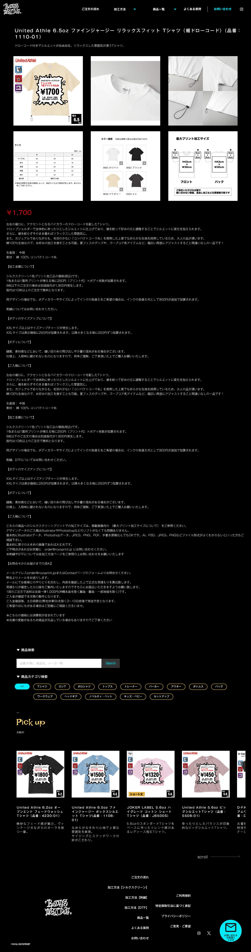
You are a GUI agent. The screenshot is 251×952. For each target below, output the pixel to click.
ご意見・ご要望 (180, 926)
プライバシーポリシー (176, 916)
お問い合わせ (223, 9)
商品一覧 (143, 918)
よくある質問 (140, 928)
